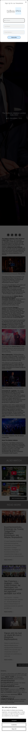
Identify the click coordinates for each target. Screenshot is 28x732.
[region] (14, 718)
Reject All (14, 729)
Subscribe (14, 37)
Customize (14, 724)
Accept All (14, 720)
